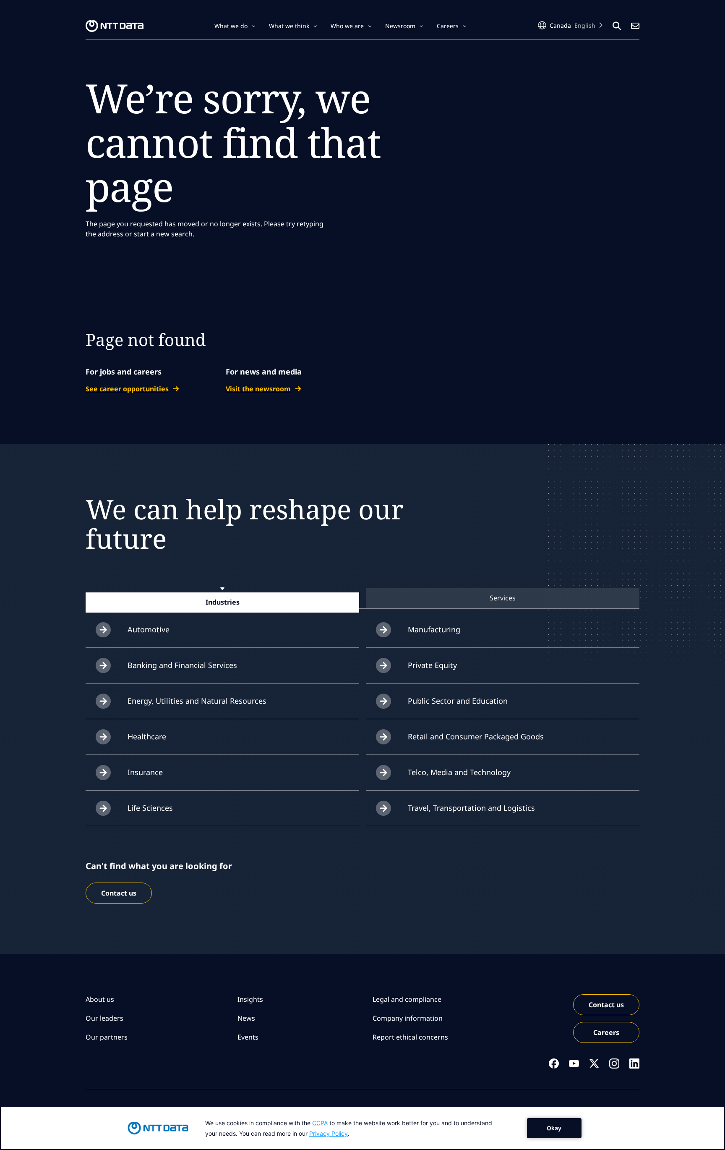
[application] (362, 1128)
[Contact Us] (635, 26)
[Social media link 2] (574, 1063)
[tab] (222, 602)
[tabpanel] (362, 719)
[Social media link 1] (554, 1063)
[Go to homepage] (114, 26)
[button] (235, 26)
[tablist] (362, 598)
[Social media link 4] (614, 1063)
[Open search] (617, 26)
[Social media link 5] (634, 1063)
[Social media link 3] (594, 1063)
